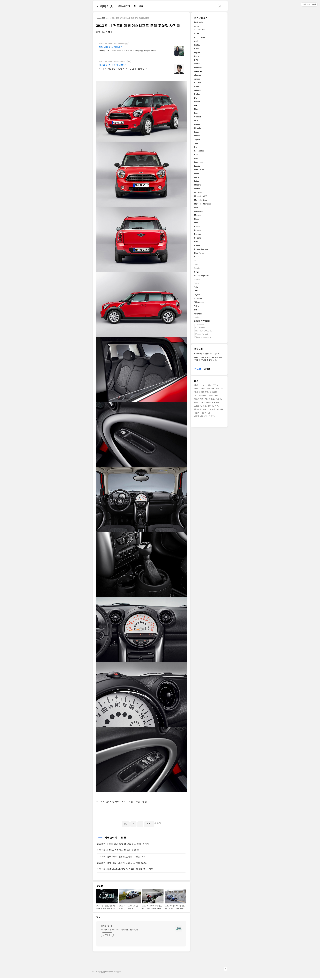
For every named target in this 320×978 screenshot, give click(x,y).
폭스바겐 (197, 409)
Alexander (199, 325)
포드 (216, 396)
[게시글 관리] (140, 824)
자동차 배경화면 (200, 416)
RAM (196, 242)
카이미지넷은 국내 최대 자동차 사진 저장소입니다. (120, 930)
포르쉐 (215, 385)
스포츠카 (197, 406)
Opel (196, 223)
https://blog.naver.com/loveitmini (111, 43)
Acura (196, 26)
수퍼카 (205, 409)
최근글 (197, 368)
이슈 (216, 406)
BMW (196, 49)
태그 (141, 6)
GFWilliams (200, 328)
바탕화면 (213, 392)
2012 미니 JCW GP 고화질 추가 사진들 (118, 850)
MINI (100, 837)
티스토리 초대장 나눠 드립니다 (207, 353)
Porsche (197, 238)
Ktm (196, 154)
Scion (196, 260)
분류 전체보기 (201, 18)
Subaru (197, 279)
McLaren (198, 192)
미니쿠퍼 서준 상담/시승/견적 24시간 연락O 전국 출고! (123, 69)
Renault (197, 245)
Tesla (196, 291)
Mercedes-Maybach (202, 204)
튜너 (196, 392)
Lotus (196, 181)
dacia (196, 86)
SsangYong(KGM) (201, 276)
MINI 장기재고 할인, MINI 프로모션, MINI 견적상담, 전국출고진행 (127, 50)
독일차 (218, 399)
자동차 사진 (199, 399)
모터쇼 (197, 317)
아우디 (197, 402)
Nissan (197, 219)
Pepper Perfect (201, 334)
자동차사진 (205, 413)
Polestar (197, 234)
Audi (196, 41)
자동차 (197, 413)
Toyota (197, 295)
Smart (196, 272)
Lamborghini (199, 162)
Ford (196, 113)
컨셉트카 (212, 416)
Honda (197, 124)
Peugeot (197, 230)
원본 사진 (219, 388)
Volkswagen (199, 302)
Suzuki (197, 283)
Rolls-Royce (199, 253)
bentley (197, 45)
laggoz (118, 972)
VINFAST (198, 298)
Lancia (197, 166)
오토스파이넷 (124, 6)
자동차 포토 (209, 399)
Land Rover (199, 170)
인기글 (207, 368)
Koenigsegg (199, 151)
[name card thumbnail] (178, 928)
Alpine (196, 33)
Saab (196, 257)
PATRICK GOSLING (203, 331)
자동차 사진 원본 (216, 409)
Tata (196, 287)
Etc (195, 310)
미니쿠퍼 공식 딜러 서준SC (112, 65)
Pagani (197, 226)
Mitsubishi (198, 211)
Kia (195, 147)
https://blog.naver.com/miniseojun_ (112, 61)
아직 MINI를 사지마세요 (111, 47)
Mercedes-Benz (200, 200)
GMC (196, 120)
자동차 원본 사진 (212, 402)
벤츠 (204, 406)
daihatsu (197, 90)
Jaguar (197, 139)
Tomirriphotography (203, 337)
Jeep (196, 143)
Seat (196, 264)
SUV (202, 402)
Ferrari (197, 102)
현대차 (210, 406)
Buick (196, 56)
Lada (196, 158)
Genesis (197, 117)
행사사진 (198, 313)
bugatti (197, 52)
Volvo (196, 306)
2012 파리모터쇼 (201, 396)
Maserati (197, 185)
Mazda (197, 189)
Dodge (197, 94)
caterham (198, 68)
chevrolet (198, 71)
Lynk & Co (198, 22)
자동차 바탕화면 (207, 388)
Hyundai (197, 128)
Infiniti (196, 132)
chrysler (197, 75)
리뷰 (210, 385)
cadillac (197, 64)
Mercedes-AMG (201, 196)
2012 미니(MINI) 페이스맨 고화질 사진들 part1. (122, 863)
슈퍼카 (203, 385)
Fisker (196, 109)
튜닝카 (197, 385)
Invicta (197, 136)
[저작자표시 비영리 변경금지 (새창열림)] (157, 823)
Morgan (197, 215)
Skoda (197, 268)
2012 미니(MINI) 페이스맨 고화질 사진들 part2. (122, 856)
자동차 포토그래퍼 (202, 321)
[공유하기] (133, 824)
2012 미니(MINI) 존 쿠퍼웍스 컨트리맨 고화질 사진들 (125, 869)
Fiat (195, 105)
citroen (197, 79)
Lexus (196, 173)
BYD (196, 60)
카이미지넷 (105, 6)
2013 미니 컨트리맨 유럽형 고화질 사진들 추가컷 (123, 844)
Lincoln (197, 177)
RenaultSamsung (201, 249)
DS (195, 98)
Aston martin (199, 37)
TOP (226, 969)
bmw (211, 396)
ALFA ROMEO (200, 30)
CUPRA (197, 83)
